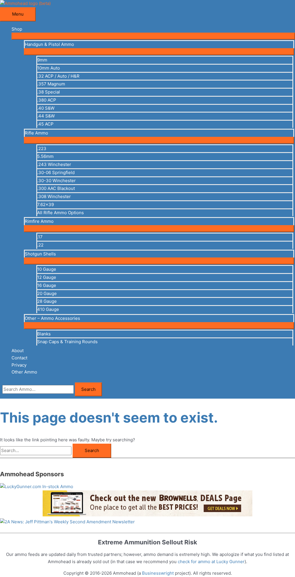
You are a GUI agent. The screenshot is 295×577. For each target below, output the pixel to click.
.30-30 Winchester (56, 180)
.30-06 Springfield (56, 172)
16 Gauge (46, 285)
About (18, 350)
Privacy (19, 365)
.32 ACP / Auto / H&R (58, 76)
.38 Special (48, 92)
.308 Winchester (54, 196)
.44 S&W (46, 116)
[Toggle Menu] (153, 36)
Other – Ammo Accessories (52, 318)
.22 (40, 245)
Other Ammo (24, 372)
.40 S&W (45, 108)
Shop (17, 29)
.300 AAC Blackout (56, 188)
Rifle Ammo (36, 133)
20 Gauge (47, 293)
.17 (40, 237)
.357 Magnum (51, 84)
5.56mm (45, 156)
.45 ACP (45, 124)
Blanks (44, 334)
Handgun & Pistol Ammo (49, 44)
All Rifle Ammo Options (60, 212)
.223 (41, 148)
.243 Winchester (54, 164)
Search (88, 389)
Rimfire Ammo (39, 221)
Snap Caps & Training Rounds (67, 341)
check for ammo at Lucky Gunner (211, 561)
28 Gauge (47, 301)
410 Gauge (48, 309)
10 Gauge (46, 269)
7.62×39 (45, 204)
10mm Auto (48, 68)
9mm (42, 60)
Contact (19, 358)
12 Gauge (46, 277)
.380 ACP (46, 100)
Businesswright (158, 573)
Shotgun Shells (40, 254)
